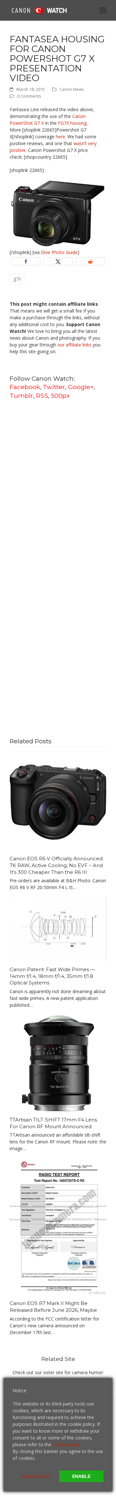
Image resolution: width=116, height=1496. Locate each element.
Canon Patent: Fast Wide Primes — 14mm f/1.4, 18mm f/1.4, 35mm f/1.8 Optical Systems (52, 976)
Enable (81, 1476)
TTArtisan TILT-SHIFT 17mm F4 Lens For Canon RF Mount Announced (53, 1123)
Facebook (25, 387)
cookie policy (66, 1444)
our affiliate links (74, 345)
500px (60, 395)
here (60, 136)
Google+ (81, 387)
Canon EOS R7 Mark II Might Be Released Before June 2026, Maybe (53, 1306)
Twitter (54, 387)
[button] (102, 10)
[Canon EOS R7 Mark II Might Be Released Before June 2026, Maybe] (58, 1226)
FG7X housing (72, 123)
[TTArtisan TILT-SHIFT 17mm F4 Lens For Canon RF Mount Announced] (58, 1063)
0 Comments (29, 96)
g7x (17, 279)
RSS (42, 395)
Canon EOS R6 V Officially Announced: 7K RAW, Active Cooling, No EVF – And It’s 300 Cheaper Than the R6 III (56, 865)
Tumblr (21, 395)
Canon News (72, 89)
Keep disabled (35, 1476)
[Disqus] (58, 487)
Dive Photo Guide (59, 252)
